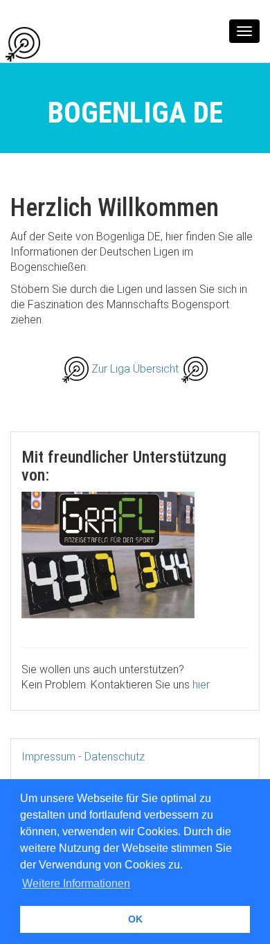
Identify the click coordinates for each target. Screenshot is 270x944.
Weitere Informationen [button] (76, 883)
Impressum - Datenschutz (83, 756)
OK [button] (135, 919)
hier (201, 684)
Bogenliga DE (80, 43)
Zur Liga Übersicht (136, 368)
